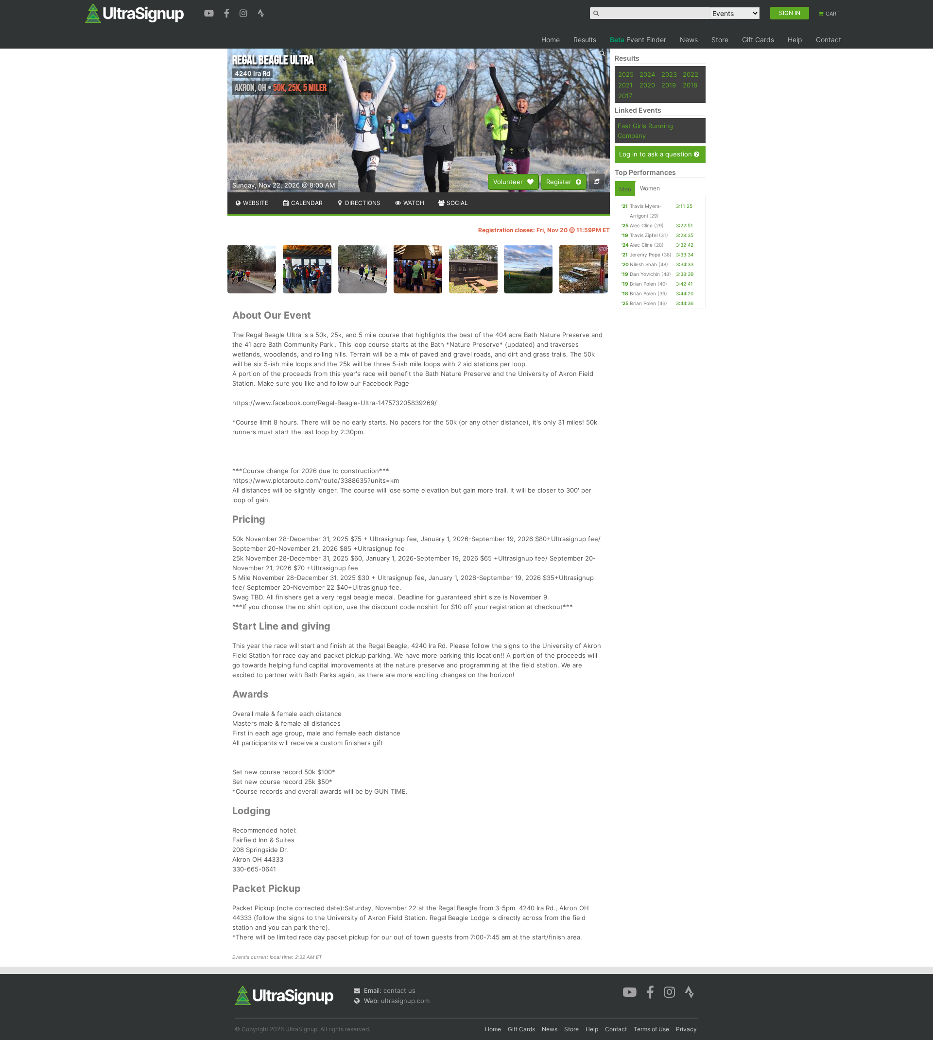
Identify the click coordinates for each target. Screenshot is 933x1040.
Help (795, 39)
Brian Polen (643, 284)
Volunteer (509, 182)
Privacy (686, 1029)
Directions (362, 202)
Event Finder (638, 39)
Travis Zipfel (643, 235)
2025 (626, 74)
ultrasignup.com (405, 1001)
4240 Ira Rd (252, 73)
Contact (828, 39)
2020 (647, 85)
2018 (690, 85)
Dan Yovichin (645, 274)
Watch (413, 202)
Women (650, 188)
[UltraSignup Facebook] (228, 12)
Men (625, 189)
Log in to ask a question (656, 154)
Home (550, 39)
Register (559, 182)
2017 (625, 96)
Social (456, 202)
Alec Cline (641, 225)
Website (255, 202)
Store (719, 39)
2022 (690, 74)
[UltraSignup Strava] (261, 12)
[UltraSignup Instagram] (245, 12)
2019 (668, 85)
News (689, 39)
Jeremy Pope (645, 254)
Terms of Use (651, 1029)
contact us (399, 990)
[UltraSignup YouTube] (210, 12)
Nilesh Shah (643, 264)
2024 (647, 74)
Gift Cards (758, 39)
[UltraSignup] (134, 13)
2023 (669, 74)
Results (584, 39)
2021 (625, 85)
